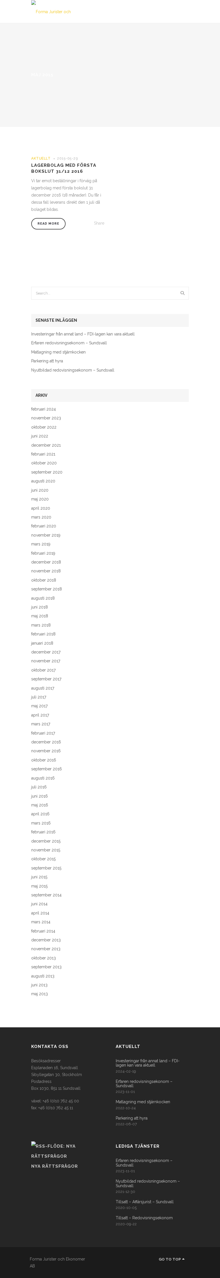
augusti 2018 (43, 598)
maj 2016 (39, 805)
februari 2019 (43, 553)
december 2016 (46, 742)
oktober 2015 (43, 859)
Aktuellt (40, 158)
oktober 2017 (43, 670)
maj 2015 (39, 886)
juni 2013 (39, 985)
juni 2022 (39, 436)
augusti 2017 (42, 688)
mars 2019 (40, 544)
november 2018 (46, 571)
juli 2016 (39, 787)
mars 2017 (40, 724)
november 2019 (45, 535)
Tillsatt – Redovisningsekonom (144, 1218)
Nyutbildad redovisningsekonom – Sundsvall (72, 370)
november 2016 (46, 751)
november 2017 (45, 661)
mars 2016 (41, 823)
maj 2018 (39, 616)
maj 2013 (39, 994)
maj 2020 (40, 499)
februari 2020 (43, 526)
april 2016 (40, 814)
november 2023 (46, 418)
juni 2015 (39, 877)
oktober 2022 (43, 427)
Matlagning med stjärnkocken (58, 352)
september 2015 (46, 868)
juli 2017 (38, 697)
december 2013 (46, 940)
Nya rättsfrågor (54, 1166)
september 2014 (46, 895)
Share (99, 223)
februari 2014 (43, 931)
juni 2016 (39, 796)
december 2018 (46, 562)
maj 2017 (39, 706)
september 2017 (46, 679)
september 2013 (46, 967)
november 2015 (45, 850)
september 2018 (46, 589)
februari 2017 (43, 733)
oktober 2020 (44, 463)
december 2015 (45, 841)
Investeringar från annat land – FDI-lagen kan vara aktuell (83, 334)
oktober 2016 (43, 760)
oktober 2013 (43, 958)
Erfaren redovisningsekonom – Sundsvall (69, 343)
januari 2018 (42, 643)
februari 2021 (43, 454)
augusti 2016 (43, 778)
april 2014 (40, 913)
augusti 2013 (42, 976)
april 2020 (40, 508)
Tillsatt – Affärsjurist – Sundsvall (145, 1202)
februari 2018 (43, 634)
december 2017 (45, 652)
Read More (48, 223)
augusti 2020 (43, 481)
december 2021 (46, 445)
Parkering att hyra (47, 361)
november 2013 (45, 949)
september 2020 (46, 472)
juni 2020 (39, 490)
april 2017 (40, 715)
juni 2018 (39, 607)
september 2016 (46, 769)
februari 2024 (43, 409)
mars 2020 (41, 517)
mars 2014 (40, 922)
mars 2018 (41, 625)
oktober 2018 (43, 580)
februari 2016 (43, 832)
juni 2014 (39, 904)
